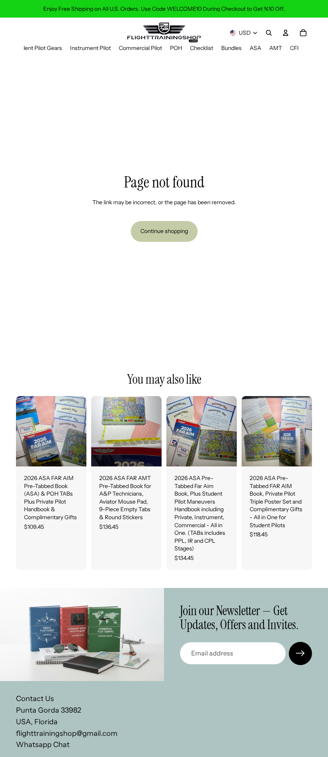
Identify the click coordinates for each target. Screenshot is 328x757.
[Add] (74, 454)
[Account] (285, 33)
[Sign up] (300, 653)
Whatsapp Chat (43, 744)
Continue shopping (164, 231)
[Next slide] (77, 431)
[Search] (269, 33)
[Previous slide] (25, 431)
